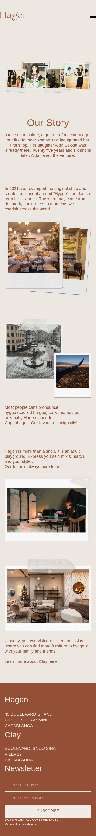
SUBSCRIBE (48, 811)
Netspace (30, 824)
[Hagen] (14, 16)
